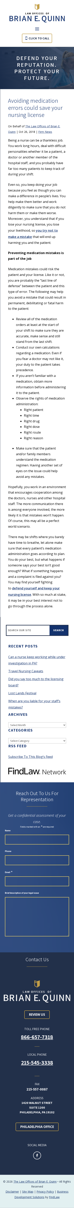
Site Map (27, 1191)
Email (8, 872)
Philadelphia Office (37, 1127)
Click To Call (39, 38)
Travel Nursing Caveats (25, 671)
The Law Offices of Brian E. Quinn (35, 1181)
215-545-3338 (37, 1062)
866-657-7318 (37, 1037)
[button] (37, 29)
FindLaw (54, 1197)
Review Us (37, 1014)
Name (7, 831)
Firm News (45, 132)
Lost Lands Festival (22, 693)
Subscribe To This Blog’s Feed (30, 757)
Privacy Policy (45, 1191)
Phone (8, 851)
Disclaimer (12, 1191)
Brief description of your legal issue (22, 893)
